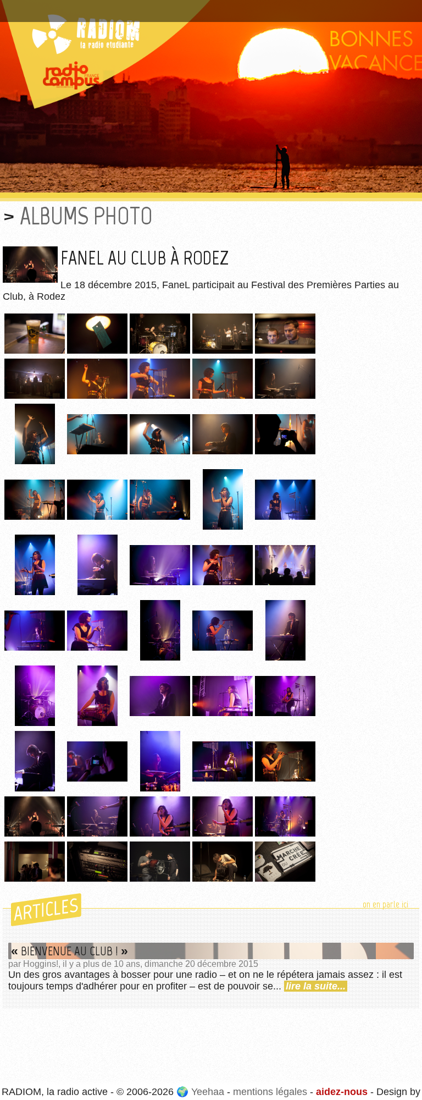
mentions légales (270, 1091)
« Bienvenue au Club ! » (69, 951)
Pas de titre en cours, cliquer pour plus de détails (117, 7)
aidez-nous (342, 1091)
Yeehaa (207, 1091)
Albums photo (86, 215)
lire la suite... (316, 986)
